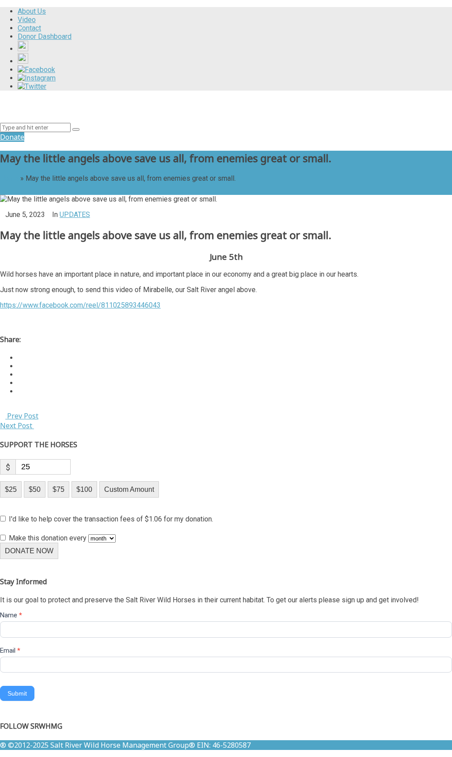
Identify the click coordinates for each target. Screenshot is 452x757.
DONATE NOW (29, 551)
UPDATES (75, 214)
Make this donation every (48, 538)
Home (9, 178)
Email (10, 650)
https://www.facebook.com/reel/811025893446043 (80, 305)
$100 (84, 489)
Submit (17, 693)
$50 (35, 489)
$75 (58, 489)
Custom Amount (129, 489)
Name (11, 615)
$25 (11, 489)
